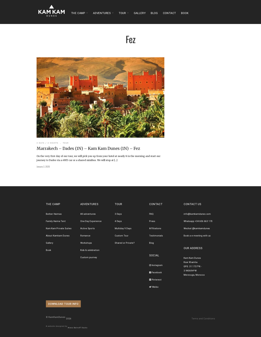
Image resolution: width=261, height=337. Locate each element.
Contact (169, 13)
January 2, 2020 (43, 166)
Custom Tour (122, 235)
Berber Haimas (54, 214)
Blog (154, 13)
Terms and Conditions (203, 318)
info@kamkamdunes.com (197, 214)
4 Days (118, 221)
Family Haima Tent (56, 221)
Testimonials (156, 235)
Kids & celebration (89, 250)
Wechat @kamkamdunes (197, 228)
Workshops (86, 243)
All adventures (88, 214)
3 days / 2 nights (47, 143)
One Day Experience (91, 221)
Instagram (157, 265)
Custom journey (88, 257)
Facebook (156, 272)
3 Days (118, 214)
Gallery (140, 13)
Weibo (155, 287)
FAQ (151, 214)
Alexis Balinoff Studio (77, 328)
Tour (122, 13)
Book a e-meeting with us (197, 235)
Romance (85, 235)
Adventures (102, 13)
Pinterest (156, 279)
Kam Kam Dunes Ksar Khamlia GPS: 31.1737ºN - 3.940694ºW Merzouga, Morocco (194, 266)
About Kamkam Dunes (57, 235)
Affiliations (155, 228)
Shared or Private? (125, 243)
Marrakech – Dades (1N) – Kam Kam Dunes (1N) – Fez (88, 148)
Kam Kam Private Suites (59, 228)
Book (184, 13)
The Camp (78, 13)
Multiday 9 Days (123, 228)
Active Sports (87, 228)
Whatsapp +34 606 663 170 (198, 221)
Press (152, 221)
